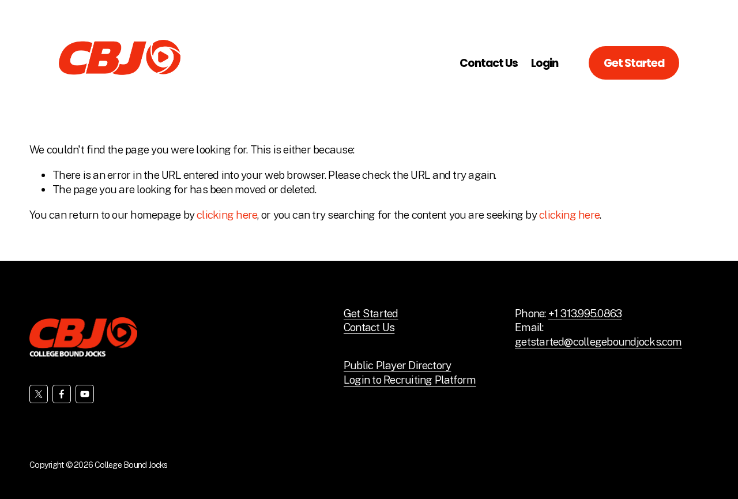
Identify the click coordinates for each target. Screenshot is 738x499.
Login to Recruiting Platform (410, 379)
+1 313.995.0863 (585, 313)
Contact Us (489, 63)
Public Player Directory (397, 365)
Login (544, 63)
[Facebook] (61, 394)
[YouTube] (85, 394)
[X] (38, 394)
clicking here (227, 214)
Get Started (634, 63)
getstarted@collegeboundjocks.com (598, 341)
